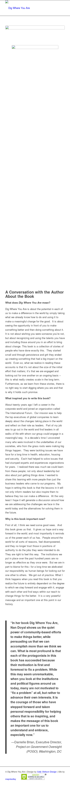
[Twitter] (50, 783)
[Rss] (62, 783)
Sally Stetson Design (47, 771)
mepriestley (10, 778)
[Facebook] (56, 783)
